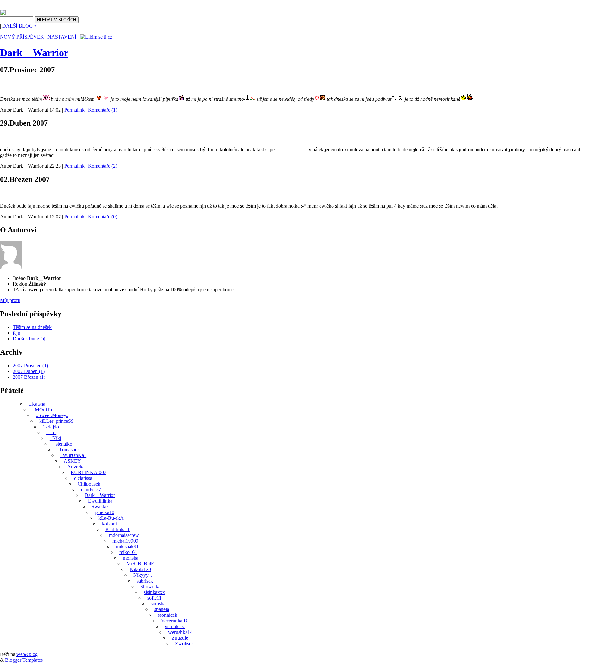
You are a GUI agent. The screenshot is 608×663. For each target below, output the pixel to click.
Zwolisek (184, 643)
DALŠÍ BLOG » (19, 26)
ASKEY (72, 461)
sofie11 (154, 598)
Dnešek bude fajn (22, 193)
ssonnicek (167, 615)
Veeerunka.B (174, 620)
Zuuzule (180, 637)
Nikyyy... (142, 575)
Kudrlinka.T (117, 529)
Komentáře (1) (102, 110)
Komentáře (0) (102, 216)
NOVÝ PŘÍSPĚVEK (22, 37)
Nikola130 (140, 569)
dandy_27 (91, 489)
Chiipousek (89, 483)
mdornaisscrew (124, 535)
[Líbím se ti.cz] (96, 37)
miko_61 (128, 552)
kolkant (109, 523)
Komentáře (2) (102, 166)
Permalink (74, 110)
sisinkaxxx (154, 592)
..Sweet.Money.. (52, 415)
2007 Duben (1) (29, 371)
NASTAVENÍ (62, 37)
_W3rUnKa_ (73, 455)
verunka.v (175, 626)
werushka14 (180, 632)
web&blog (27, 654)
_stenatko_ (64, 444)
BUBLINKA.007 (88, 472)
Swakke (100, 506)
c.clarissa (83, 478)
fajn (5, 137)
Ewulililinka (100, 501)
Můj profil (10, 300)
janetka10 (104, 512)
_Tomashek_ (69, 449)
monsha (130, 558)
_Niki (55, 438)
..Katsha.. (38, 404)
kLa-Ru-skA (111, 518)
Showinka (150, 586)
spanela (161, 609)
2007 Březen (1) (29, 377)
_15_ (51, 432)
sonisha (158, 603)
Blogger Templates (24, 660)
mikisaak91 (127, 546)
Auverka (76, 466)
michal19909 (125, 541)
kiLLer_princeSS (56, 421)
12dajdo (51, 426)
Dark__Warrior (34, 52)
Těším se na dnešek (24, 83)
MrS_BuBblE (140, 563)
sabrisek (145, 580)
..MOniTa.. (43, 409)
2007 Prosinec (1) (30, 365)
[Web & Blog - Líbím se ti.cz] (3, 13)
